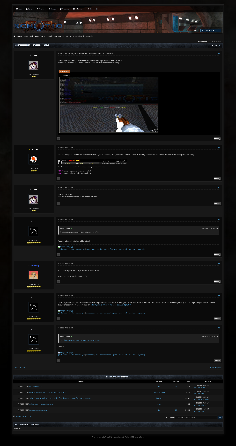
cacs (134, 249)
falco (35, 55)
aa (159, 386)
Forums (41, 9)
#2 (219, 148)
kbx (130, 249)
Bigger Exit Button (35, 386)
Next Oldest (20, 368)
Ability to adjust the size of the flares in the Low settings (48, 392)
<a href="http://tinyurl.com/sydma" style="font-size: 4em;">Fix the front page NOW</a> (60, 398)
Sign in (196, 30)
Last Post (197, 387)
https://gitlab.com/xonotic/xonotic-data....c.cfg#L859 (111, 305)
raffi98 (203, 387)
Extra (97, 9)
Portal (30, 9)
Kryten (159, 404)
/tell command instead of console (41, 404)
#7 (219, 328)
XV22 (202, 411)
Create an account (211, 30)
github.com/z (62, 249)
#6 (219, 296)
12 (176, 386)
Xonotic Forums (21, 36)
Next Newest (215, 368)
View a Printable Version (23, 416)
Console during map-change (39, 410)
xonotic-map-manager (77, 249)
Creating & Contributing (37, 36)
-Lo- (159, 410)
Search (53, 9)
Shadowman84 (159, 392)
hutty (202, 393)
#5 (219, 264)
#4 (219, 220)
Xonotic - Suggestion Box (55, 36)
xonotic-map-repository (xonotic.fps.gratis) (101, 249)
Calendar (78, 9)
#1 (219, 54)
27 (176, 410)
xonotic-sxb (123, 249)
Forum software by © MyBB (101, 437)
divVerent (159, 398)
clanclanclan (205, 399)
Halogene (204, 405)
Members (65, 9)
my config (141, 249)
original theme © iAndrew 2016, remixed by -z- (128, 437)
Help (90, 9)
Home (19, 9)
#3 (219, 188)
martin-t (35, 150)
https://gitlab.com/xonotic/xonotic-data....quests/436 (82, 340)
